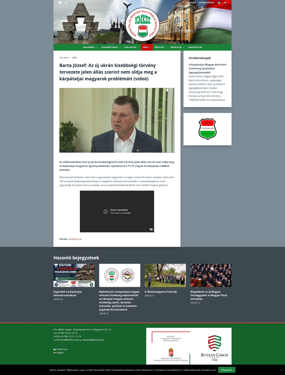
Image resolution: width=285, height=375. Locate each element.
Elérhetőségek (206, 2)
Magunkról (89, 47)
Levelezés (190, 2)
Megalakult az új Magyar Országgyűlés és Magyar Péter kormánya (208, 295)
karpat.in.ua (74, 239)
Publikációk (130, 47)
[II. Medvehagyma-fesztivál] (165, 275)
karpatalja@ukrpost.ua (93, 339)
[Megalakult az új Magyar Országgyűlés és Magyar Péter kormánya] (211, 275)
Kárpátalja (176, 47)
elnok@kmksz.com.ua (70, 339)
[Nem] (281, 369)
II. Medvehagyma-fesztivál (161, 291)
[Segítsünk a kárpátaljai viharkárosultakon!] (74, 275)
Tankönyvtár (195, 47)
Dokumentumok (109, 47)
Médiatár (159, 47)
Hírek (145, 47)
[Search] (66, 2)
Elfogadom (226, 369)
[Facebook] (60, 2)
